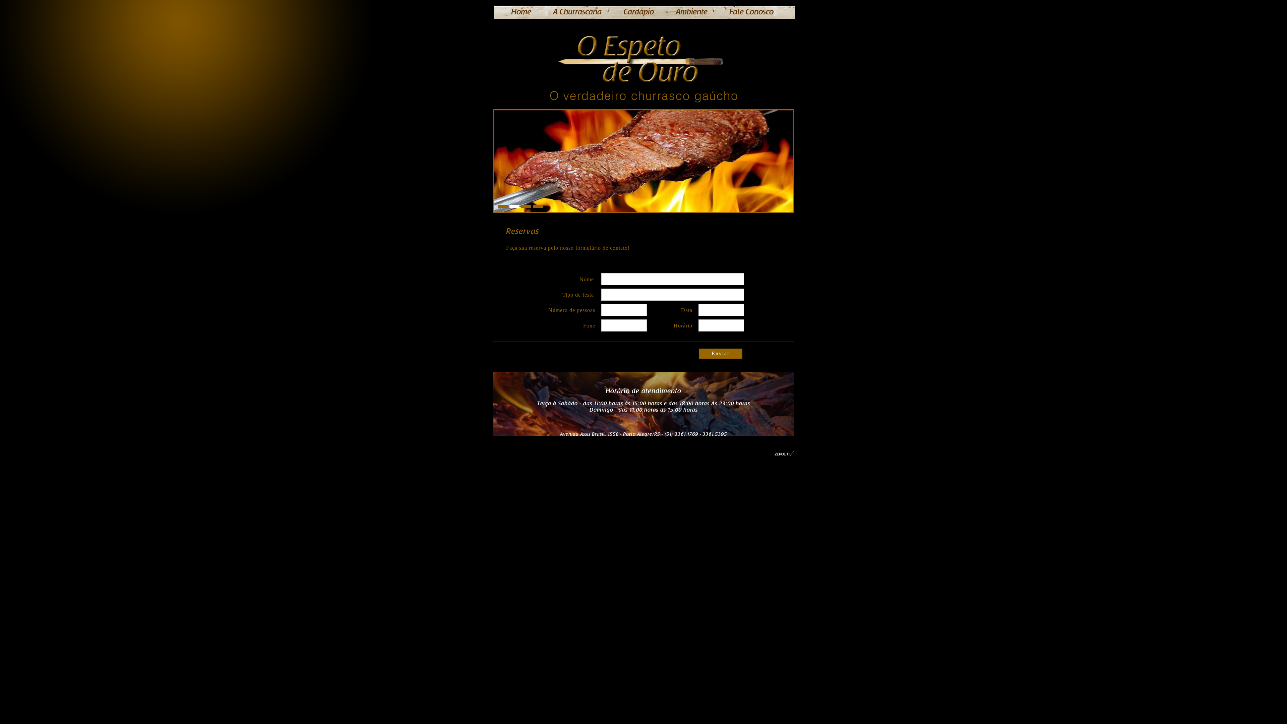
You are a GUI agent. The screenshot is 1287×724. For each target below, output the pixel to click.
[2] (526, 206)
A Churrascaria (577, 12)
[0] (503, 206)
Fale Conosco (751, 12)
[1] (514, 206)
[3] (538, 206)
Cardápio (638, 12)
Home (521, 12)
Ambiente (692, 12)
